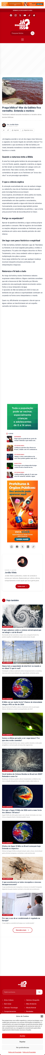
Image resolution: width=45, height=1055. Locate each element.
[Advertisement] (17, 58)
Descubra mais (21, 930)
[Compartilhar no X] (22, 546)
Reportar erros (28, 130)
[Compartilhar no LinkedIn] (28, 546)
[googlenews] (34, 15)
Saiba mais (21, 586)
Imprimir (16, 130)
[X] (20, 15)
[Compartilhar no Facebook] (17, 546)
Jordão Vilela (14, 124)
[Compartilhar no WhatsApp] (11, 546)
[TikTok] (29, 15)
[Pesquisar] (32, 33)
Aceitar (22, 1036)
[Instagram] (15, 15)
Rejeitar (22, 1042)
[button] (42, 1016)
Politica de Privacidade (14, 1052)
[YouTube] (25, 15)
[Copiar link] (33, 546)
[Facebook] (11, 15)
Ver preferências (22, 1047)
